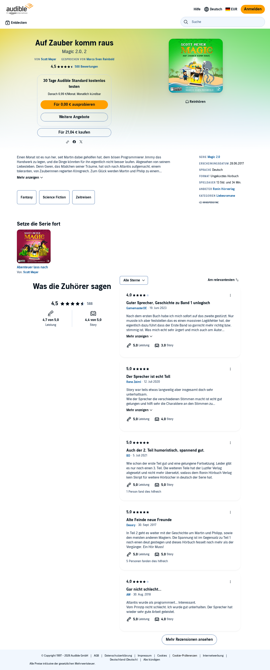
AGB (97, 655)
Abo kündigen (151, 659)
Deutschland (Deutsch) (124, 659)
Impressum (145, 655)
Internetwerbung (213, 655)
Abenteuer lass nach (32, 267)
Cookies (162, 655)
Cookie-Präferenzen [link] (185, 655)
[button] (67, 142)
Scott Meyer (31, 272)
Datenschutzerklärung (119, 655)
